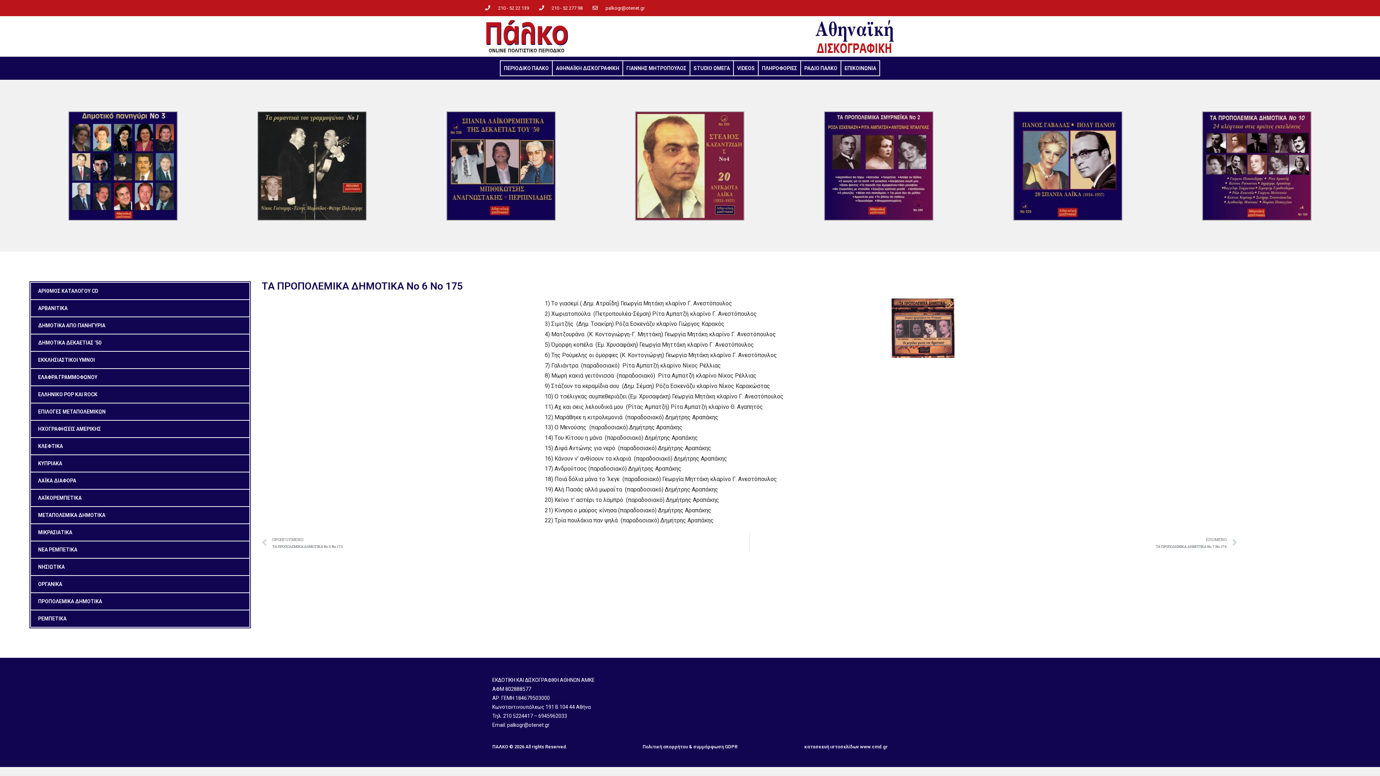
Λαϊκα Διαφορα (57, 481)
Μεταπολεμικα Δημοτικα (71, 515)
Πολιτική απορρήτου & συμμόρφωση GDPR (690, 746)
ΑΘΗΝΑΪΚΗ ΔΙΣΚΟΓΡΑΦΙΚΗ (587, 68)
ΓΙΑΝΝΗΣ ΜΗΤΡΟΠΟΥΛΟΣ (656, 68)
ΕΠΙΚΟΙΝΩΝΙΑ (860, 68)
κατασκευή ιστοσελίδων (831, 746)
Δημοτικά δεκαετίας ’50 (69, 343)
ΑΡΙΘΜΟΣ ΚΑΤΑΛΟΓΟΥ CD (68, 291)
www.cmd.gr (874, 746)
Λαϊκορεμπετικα (60, 498)
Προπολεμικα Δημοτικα (70, 601)
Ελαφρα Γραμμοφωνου (67, 377)
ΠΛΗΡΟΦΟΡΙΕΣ (779, 68)
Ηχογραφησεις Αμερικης (69, 429)
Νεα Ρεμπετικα (57, 550)
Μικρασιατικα (55, 532)
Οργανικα (50, 584)
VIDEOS (746, 68)
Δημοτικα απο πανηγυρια (71, 325)
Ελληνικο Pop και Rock (67, 394)
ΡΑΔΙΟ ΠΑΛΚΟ (820, 68)
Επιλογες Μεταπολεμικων (72, 412)
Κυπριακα (50, 463)
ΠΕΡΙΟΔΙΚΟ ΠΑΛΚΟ (526, 68)
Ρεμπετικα (52, 619)
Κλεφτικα (50, 446)
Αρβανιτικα (53, 308)
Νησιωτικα (51, 567)
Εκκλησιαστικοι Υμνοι (66, 360)
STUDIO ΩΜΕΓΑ (712, 68)
